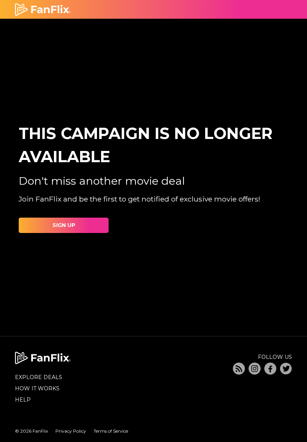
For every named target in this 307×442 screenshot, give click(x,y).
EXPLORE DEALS (38, 377)
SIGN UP (63, 225)
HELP (23, 399)
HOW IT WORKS (37, 388)
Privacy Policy (70, 431)
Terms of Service (111, 431)
